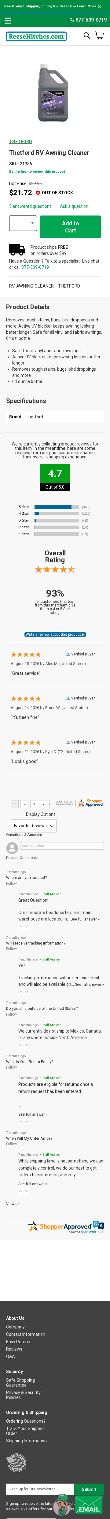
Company (15, 1326)
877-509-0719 (90, 20)
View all (12, 1203)
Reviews (14, 1349)
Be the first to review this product (37, 172)
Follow (11, 883)
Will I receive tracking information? (35, 943)
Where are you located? (26, 877)
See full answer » (85, 919)
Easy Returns (18, 1341)
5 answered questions (30, 206)
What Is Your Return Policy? (29, 1061)
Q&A (10, 1356)
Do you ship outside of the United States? (42, 1008)
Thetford (20, 141)
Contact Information (25, 1334)
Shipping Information (26, 1440)
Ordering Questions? (26, 1421)
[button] (20, 926)
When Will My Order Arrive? (29, 1138)
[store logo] (36, 35)
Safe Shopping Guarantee (20, 1383)
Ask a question (74, 206)
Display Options (41, 814)
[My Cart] (99, 35)
